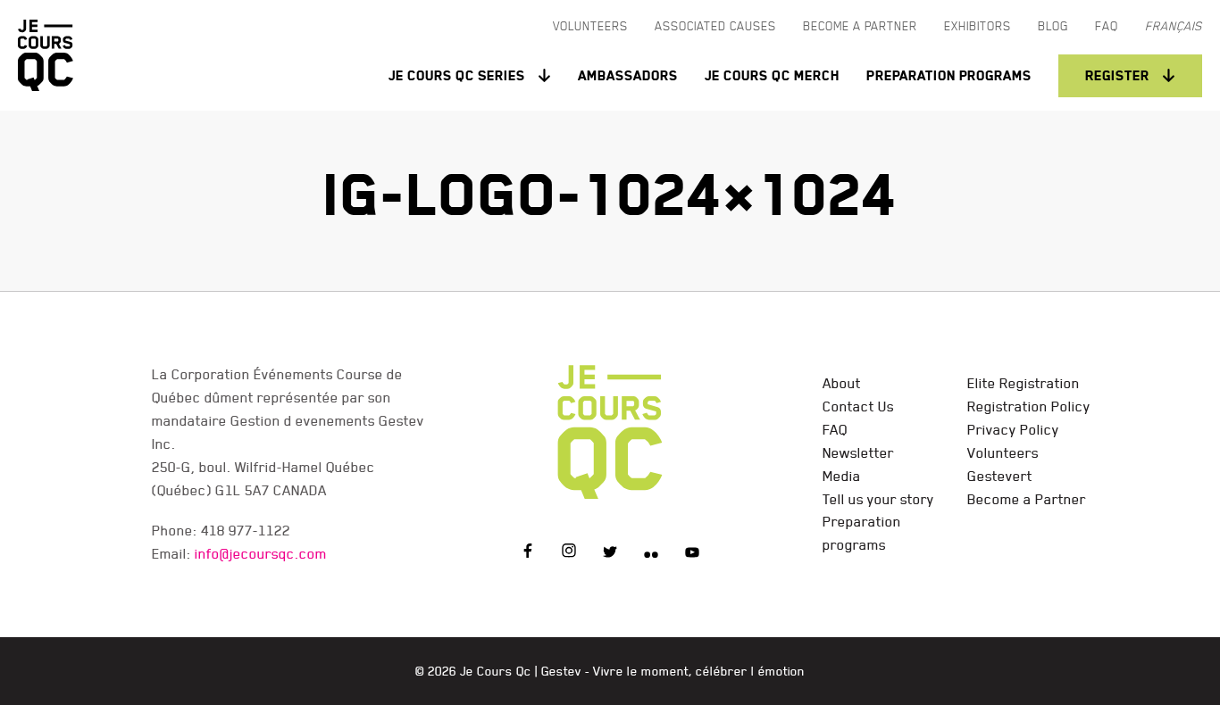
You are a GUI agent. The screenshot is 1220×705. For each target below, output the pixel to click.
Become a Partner (1026, 499)
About (842, 383)
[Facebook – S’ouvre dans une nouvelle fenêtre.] (528, 553)
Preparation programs (949, 75)
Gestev (561, 671)
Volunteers (1003, 452)
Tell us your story (878, 499)
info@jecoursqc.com (261, 553)
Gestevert (999, 476)
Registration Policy (1028, 406)
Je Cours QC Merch (772, 75)
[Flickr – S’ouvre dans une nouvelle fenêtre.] (651, 553)
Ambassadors (628, 75)
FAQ (835, 429)
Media (842, 476)
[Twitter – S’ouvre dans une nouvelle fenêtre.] (610, 553)
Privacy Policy (1013, 429)
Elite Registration (1023, 383)
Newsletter (858, 452)
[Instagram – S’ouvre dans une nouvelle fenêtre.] (569, 553)
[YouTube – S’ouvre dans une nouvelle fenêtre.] (692, 553)
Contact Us (858, 406)
